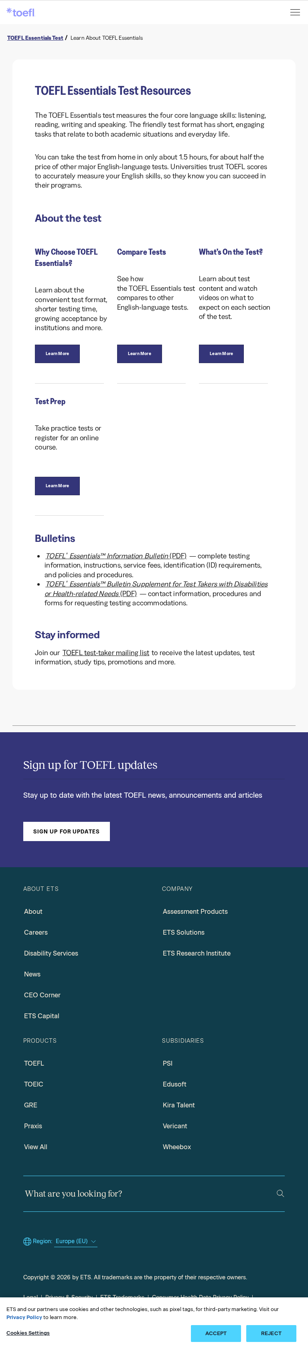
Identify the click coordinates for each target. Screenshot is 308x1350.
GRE (30, 1105)
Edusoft (174, 1084)
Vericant (175, 1126)
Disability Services (51, 953)
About (33, 911)
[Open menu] (296, 12)
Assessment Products (195, 911)
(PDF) (115, 555)
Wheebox (177, 1147)
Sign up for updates (66, 831)
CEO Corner (42, 995)
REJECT (271, 1333)
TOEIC (33, 1084)
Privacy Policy (24, 1317)
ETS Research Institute (197, 953)
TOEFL (34, 1063)
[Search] (280, 1193)
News (32, 974)
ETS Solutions (184, 932)
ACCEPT (216, 1333)
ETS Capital (41, 1016)
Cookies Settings (28, 1333)
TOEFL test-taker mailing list (106, 652)
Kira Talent (179, 1105)
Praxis (33, 1126)
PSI (167, 1063)
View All (35, 1147)
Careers (36, 932)
